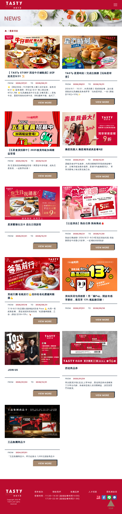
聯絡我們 (57, 492)
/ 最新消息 (13, 31)
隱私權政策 (112, 492)
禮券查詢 (39, 492)
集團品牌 (75, 492)
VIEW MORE (45, 102)
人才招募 (93, 492)
